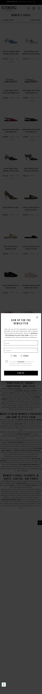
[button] (21, 350)
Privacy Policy (21, 361)
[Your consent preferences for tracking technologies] (4, 685)
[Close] (37, 317)
